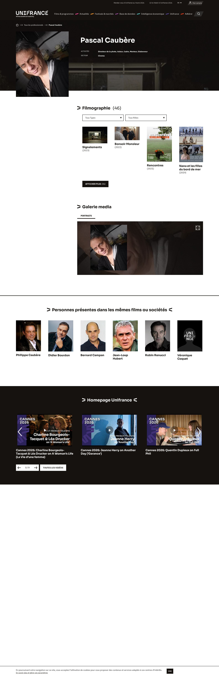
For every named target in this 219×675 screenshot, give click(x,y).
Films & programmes (64, 14)
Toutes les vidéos (53, 467)
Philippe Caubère (28, 355)
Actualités (84, 14)
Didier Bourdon (59, 355)
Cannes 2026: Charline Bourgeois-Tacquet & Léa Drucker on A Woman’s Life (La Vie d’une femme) (44, 454)
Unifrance (174, 14)
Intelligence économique (152, 14)
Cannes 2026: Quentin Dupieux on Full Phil (172, 452)
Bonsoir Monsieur (127, 144)
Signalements (92, 147)
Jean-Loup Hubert (120, 357)
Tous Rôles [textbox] (133, 117)
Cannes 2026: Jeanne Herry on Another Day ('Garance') (108, 452)
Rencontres (155, 165)
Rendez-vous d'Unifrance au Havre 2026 (129, 3)
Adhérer (189, 14)
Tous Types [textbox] (90, 117)
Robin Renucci (155, 355)
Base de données (127, 14)
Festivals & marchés (104, 14)
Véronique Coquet (184, 357)
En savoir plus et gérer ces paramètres (32, 673)
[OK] (170, 671)
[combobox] (103, 118)
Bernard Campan (92, 355)
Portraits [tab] (86, 215)
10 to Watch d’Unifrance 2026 (160, 3)
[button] (198, 228)
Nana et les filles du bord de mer (190, 167)
